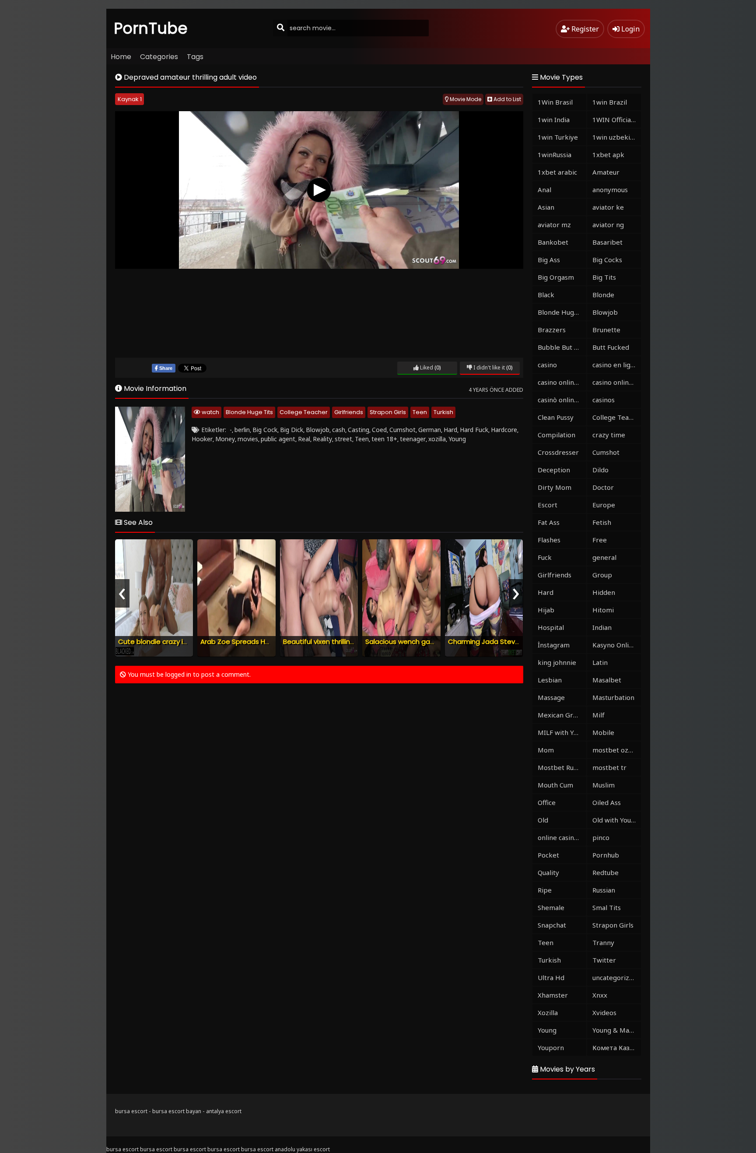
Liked (426, 367)
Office (547, 802)
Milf (598, 714)
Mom (546, 749)
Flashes (549, 539)
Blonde (603, 294)
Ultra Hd (551, 977)
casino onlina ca (562, 382)
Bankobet (553, 242)
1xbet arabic (557, 172)
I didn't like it (488, 367)
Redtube (605, 872)
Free (599, 539)
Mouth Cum (555, 784)
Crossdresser (558, 452)
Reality (322, 439)
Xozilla (548, 1012)
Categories (159, 57)
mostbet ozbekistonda (616, 749)
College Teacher (304, 412)
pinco (600, 837)
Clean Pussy (556, 417)
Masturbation (613, 697)
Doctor (603, 487)
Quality (548, 872)
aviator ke (608, 207)
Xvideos (604, 1012)
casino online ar (616, 382)
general (604, 557)
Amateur (606, 172)
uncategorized (614, 977)
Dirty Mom (554, 487)
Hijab (546, 609)
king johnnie (557, 662)
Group (602, 574)
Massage (551, 697)
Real (304, 439)
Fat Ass (549, 522)
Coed (379, 429)
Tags (195, 57)
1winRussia (554, 154)
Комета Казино (616, 1047)
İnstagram (554, 644)
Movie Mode (464, 99)
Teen (420, 412)
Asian (546, 207)
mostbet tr (609, 767)
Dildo (600, 469)
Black (546, 294)
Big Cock (264, 429)
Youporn (551, 1047)
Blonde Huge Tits (249, 412)
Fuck (545, 557)
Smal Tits (606, 907)
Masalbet (606, 679)
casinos (603, 399)
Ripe (545, 890)
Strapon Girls (388, 412)
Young (457, 439)
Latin (600, 662)
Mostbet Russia (561, 767)
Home (121, 57)
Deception (554, 469)
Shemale (551, 907)
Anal (544, 189)
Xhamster (553, 995)
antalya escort (224, 1111)
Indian (602, 627)
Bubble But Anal (562, 347)
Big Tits (604, 277)
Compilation (556, 434)
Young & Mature (616, 1030)
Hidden (603, 592)
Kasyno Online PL (616, 644)
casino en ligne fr (616, 364)
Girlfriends (348, 412)
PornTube (151, 28)
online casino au (562, 837)
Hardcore (504, 429)
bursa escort (131, 1111)
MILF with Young (562, 732)
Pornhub (605, 855)
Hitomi (603, 609)
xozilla (437, 439)
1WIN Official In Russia (616, 119)
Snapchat (552, 925)
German (429, 429)
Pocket (548, 855)
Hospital (551, 627)
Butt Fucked (610, 347)
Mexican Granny (562, 714)
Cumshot (402, 429)
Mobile (603, 732)
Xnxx (599, 995)
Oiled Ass (606, 802)
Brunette (606, 329)
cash (338, 429)
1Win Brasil (555, 102)
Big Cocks (607, 259)
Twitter (604, 960)
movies (248, 439)
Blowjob (317, 429)
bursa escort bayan (176, 1111)
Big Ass (549, 259)
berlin (242, 429)
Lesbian (550, 679)
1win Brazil (609, 102)
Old (543, 820)
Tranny (603, 942)
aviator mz (554, 224)
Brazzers (552, 329)
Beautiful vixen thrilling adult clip (334, 641)
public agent (278, 439)
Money (225, 439)
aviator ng (608, 224)
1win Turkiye (558, 137)
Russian (603, 890)
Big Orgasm (556, 277)
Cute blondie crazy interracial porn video (184, 641)
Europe (603, 504)
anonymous (610, 189)
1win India (554, 119)
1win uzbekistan (616, 137)
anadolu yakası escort (302, 1149)
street (343, 439)
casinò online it (561, 399)
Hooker (202, 439)
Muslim (603, 784)
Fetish (601, 522)
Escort (547, 504)
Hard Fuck (474, 429)
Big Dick (291, 429)
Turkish (443, 412)
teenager (413, 439)
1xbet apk (608, 154)
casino (547, 364)
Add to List (506, 99)
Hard (450, 429)
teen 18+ (384, 439)
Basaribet (607, 242)
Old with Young (615, 820)
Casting (358, 429)
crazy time (608, 434)
